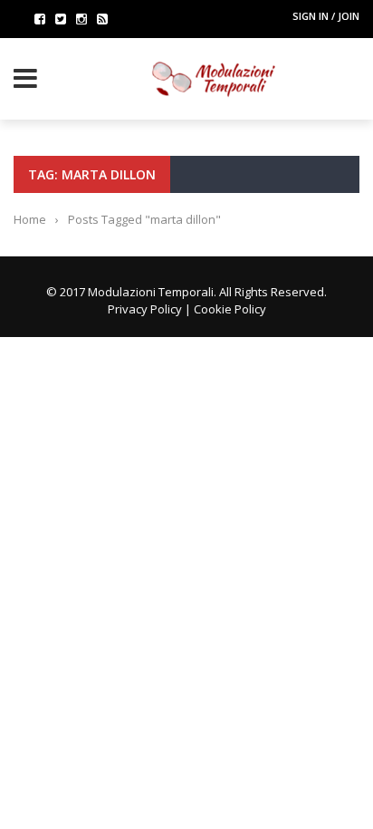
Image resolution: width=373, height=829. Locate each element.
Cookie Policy (230, 309)
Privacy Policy (145, 309)
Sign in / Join (325, 16)
